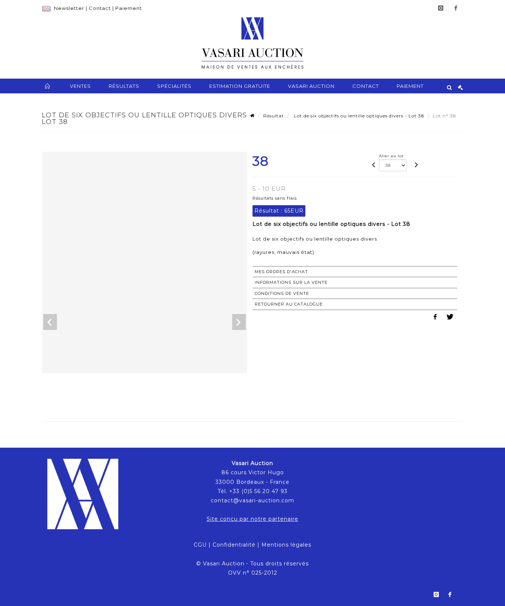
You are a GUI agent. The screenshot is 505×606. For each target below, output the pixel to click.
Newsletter (69, 8)
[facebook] (455, 8)
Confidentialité (234, 544)
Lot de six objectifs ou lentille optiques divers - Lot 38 (358, 115)
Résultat (273, 115)
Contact (100, 8)
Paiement (128, 8)
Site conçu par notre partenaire (252, 519)
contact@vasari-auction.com (252, 500)
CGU (200, 544)
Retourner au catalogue (289, 304)
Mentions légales (286, 544)
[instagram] (440, 8)
